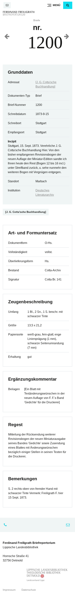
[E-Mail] (7, 5)
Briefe (36, 20)
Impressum (9, 589)
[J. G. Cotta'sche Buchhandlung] (25, 212)
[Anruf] (6, 525)
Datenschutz (28, 589)
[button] (67, 5)
